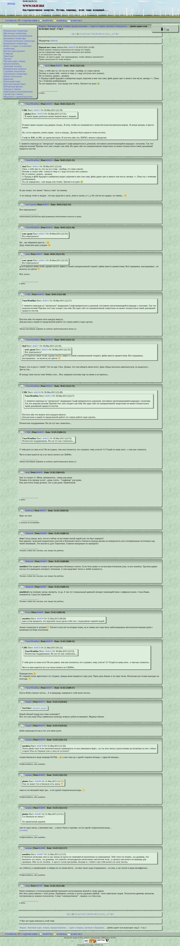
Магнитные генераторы (15, 33)
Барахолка (8, 79)
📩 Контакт (75, 20)
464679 (41, 740)
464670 (49, 641)
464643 (39, 472)
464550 (40, 114)
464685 (38, 814)
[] (23, 830)
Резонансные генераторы (16, 31)
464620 (49, 340)
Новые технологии (13, 76)
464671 (49, 688)
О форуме (8, 53)
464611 (37, 110)
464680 (38, 781)
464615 (45, 204)
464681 (41, 775)
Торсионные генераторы (15, 74)
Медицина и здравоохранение (18, 96)
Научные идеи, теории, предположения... (15, 62)
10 (100, 34)
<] (72, 34)
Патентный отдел (12, 81)
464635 (40, 432)
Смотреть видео (39, 708)
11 (103, 34)
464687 (40, 854)
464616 (49, 227)
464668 (39, 612)
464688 (41, 848)
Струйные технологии (14, 71)
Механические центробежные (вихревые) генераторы (18, 37)
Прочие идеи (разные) (14, 51)
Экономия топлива (13, 66)
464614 (49, 160)
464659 (40, 618)
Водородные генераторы (15, 43)
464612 (58, 65)
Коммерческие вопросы (15, 69)
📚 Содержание (28, 20)
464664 (43, 561)
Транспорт (9, 56)
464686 (41, 808)
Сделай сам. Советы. (13, 94)
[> (118, 34)
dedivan (54, 40)
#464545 (71, 47)
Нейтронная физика (13, 86)
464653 (43, 510)
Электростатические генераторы (19, 41)
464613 (49, 104)
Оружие (7, 58)
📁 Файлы (59, 20)
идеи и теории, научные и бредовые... (109, 26)
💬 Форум (45, 20)
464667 (43, 587)
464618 (40, 294)
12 (107, 34)
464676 (41, 725)
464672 (41, 702)
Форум (42, 26)
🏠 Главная (9, 20)
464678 (40, 746)
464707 (39, 886)
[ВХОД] (11, 4)
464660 (43, 533)
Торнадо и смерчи (12, 89)
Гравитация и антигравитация (18, 91)
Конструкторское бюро (15, 84)
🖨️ (168, 29)
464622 (49, 386)
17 (114, 34)
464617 (39, 254)
